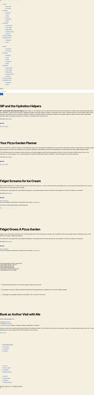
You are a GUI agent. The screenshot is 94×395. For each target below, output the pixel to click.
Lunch (7, 15)
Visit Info (7, 322)
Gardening (8, 40)
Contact (5, 365)
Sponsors (8, 33)
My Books (8, 8)
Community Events (5, 325)
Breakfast (8, 12)
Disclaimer (6, 370)
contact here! (36, 202)
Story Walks (9, 27)
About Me (8, 6)
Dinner (7, 17)
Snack (7, 21)
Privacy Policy (6, 367)
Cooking (5, 10)
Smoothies (8, 19)
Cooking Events (10, 31)
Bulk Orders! (9, 119)
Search (1, 88)
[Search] (1, 94)
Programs (5, 23)
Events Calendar (7, 35)
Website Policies (7, 372)
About (4, 4)
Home (7, 42)
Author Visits (9, 25)
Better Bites (9, 29)
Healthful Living (7, 37)
